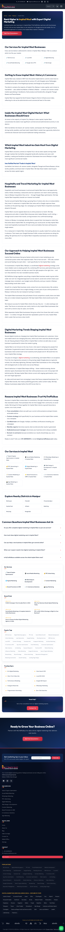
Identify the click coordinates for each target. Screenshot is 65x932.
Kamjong (8, 511)
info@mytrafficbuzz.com (34, 1)
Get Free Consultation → (11, 33)
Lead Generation (20, 638)
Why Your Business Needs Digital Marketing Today (46, 603)
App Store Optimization (22, 644)
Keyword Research (28, 648)
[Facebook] (42, 2)
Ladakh (53, 909)
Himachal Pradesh (7, 899)
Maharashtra (48, 899)
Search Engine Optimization (9, 790)
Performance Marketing (14, 681)
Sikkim (45, 903)
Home (5, 15)
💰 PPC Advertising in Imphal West (12, 467)
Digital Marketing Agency (20, 635)
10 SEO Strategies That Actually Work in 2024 (18, 602)
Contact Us (32, 708)
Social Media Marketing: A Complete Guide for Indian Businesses (18, 611)
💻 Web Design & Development (29, 580)
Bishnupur (9, 501)
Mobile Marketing (49, 648)
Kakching (46, 506)
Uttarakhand (29, 906)
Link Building (18, 648)
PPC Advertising (6, 799)
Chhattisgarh (39, 896)
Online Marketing (9, 638)
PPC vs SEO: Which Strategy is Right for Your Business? (46, 611)
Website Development (53, 635)
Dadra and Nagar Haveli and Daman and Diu (21, 909)
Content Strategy (17, 641)
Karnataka (24, 899)
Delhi (35, 909)
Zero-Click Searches (41, 690)
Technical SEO (38, 648)
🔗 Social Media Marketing (13, 63)
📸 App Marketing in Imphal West (12, 483)
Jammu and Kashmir (44, 909)
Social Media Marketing (8, 793)
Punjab (32, 903)
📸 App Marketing (49, 587)
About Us (4, 828)
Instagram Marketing (38, 641)
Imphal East (9, 506)
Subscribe (55, 758)
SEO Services (8, 635)
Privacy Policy (49, 929)
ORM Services (51, 638)
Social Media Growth (41, 635)
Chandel (27, 501)
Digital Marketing (6, 801)
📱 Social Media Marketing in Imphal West (32, 458)
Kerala (30, 899)
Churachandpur (48, 501)
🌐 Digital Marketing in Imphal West (31, 467)
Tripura (12, 906)
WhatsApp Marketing (42, 685)
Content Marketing (7, 807)
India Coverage (6, 833)
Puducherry (14, 912)
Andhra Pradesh (6, 896)
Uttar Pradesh (20, 906)
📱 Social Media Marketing (32, 573)
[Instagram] (45, 2)
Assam (26, 896)
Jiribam (27, 506)
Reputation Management (42, 654)
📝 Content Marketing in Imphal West (13, 475)
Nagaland (20, 903)
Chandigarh (5, 909)
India (9, 15)
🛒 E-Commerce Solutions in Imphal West (51, 475)
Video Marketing (22, 651)
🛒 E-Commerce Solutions (32, 587)
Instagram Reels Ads (12, 685)
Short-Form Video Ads (13, 676)
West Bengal (37, 906)
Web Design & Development (9, 804)
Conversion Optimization (47, 644)
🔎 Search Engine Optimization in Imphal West (12, 458)
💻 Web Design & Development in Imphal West (50, 467)
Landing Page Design (34, 657)
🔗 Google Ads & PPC (30, 63)
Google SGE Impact (41, 681)
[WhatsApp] (61, 928)
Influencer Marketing (10, 651)
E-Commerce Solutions (8, 813)
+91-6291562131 (21, 1)
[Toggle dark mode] (57, 6)
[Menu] (61, 6)
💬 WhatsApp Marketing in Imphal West (51, 458)
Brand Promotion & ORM (8, 810)
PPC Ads (31, 635)
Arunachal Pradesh (17, 896)
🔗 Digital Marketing (49, 57)
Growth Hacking (22, 657)
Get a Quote (5, 857)
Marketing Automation (10, 657)
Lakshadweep (6, 912)
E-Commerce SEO (9, 644)
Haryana (57, 896)
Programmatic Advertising (14, 690)
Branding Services (41, 638)
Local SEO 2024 (40, 676)
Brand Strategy (17, 654)
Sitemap (4, 842)
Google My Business (33, 651)
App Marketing (6, 815)
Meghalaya (5, 903)
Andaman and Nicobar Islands (49, 906)
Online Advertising (28, 654)
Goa (45, 896)
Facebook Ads (27, 641)
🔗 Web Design (48, 63)
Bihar (31, 896)
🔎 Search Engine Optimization (10, 573)
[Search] (53, 6)
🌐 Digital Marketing (11, 580)
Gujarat (51, 896)
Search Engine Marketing (47, 651)
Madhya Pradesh (39, 899)
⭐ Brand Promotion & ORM (13, 587)
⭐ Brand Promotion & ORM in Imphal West (31, 475)
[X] (48, 2)
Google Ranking (30, 638)
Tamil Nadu (52, 903)
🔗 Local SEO (28, 57)
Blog (3, 831)
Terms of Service (58, 929)
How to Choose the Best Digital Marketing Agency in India (17, 619)
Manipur (14, 15)
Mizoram (13, 903)
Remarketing (8, 654)
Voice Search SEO (41, 671)
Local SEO (7, 641)
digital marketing (44, 265)
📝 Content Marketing (50, 580)
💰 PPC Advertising (49, 573)
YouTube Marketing (50, 641)
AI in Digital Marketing (13, 671)
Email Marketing (35, 644)
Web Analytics (8, 648)
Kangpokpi (28, 511)
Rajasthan (39, 903)
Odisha (26, 903)
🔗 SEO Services (10, 57)
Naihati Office (5, 839)
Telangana (5, 906)
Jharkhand (16, 899)
